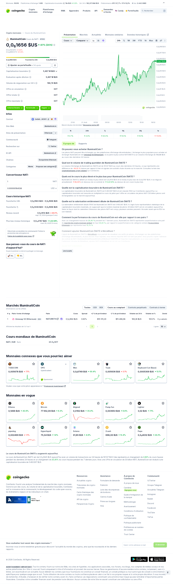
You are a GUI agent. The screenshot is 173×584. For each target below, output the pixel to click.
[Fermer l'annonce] (65, 364)
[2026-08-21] (156, 40)
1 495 (41, 3)
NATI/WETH (51, 319)
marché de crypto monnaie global (78, 223)
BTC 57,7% (116, 3)
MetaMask (92, 234)
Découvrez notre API (91, 125)
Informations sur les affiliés (16, 309)
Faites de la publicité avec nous (20, 236)
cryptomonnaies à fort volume (74, 171)
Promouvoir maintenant (54, 386)
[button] (50, 126)
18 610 (16, 3)
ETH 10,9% (126, 3)
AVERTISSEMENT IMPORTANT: (19, 567)
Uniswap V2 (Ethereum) (93, 155)
